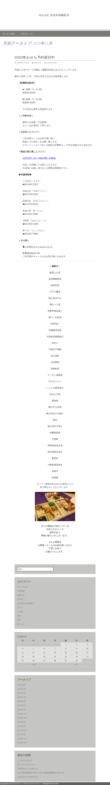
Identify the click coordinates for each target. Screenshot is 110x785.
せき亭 (36, 181)
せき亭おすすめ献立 (25, 603)
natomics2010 (51, 62)
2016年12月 (22, 738)
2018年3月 (21, 726)
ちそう (20, 607)
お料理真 (21, 591)
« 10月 (33, 664)
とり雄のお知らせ (24, 760)
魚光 (19, 616)
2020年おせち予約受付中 (34, 57)
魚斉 (19, 620)
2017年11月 (22, 730)
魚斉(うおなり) (40, 201)
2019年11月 (22, 714)
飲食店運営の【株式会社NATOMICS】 (26, 783)
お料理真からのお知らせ (27, 768)
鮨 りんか (37, 211)
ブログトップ (27, 33)
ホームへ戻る (9, 33)
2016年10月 (22, 742)
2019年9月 (21, 722)
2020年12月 (22, 697)
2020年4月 (21, 705)
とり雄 (20, 611)
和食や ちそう (40, 191)
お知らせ (37, 62)
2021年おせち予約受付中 (27, 777)
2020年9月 (21, 701)
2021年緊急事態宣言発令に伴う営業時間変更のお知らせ (40, 773)
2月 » (77, 664)
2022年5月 (21, 689)
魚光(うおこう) (38, 220)
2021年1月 (21, 693)
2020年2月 (21, 709)
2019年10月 (22, 718)
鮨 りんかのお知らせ (25, 764)
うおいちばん (37, 230)
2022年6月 (21, 685)
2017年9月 (21, 734)
